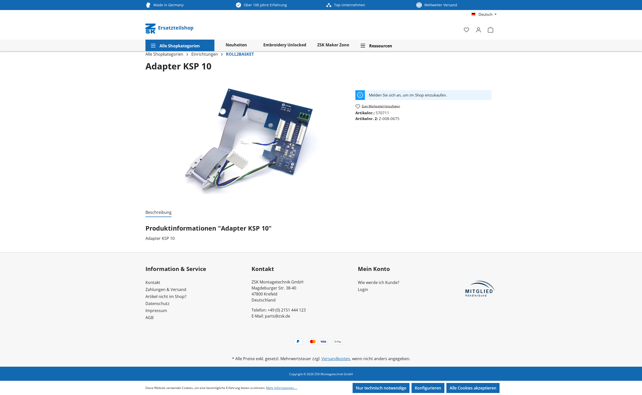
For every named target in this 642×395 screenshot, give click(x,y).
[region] (247, 140)
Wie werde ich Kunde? (378, 282)
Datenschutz (157, 303)
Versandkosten (336, 358)
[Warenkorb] (491, 30)
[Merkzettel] (466, 30)
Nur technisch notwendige (381, 388)
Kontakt (152, 282)
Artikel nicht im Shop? (165, 296)
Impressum (156, 310)
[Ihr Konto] (478, 30)
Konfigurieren (428, 388)
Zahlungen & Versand (165, 289)
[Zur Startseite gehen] (150, 28)
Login (363, 289)
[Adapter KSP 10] (248, 140)
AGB (149, 317)
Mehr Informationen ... (281, 388)
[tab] (158, 212)
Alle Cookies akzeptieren (473, 388)
